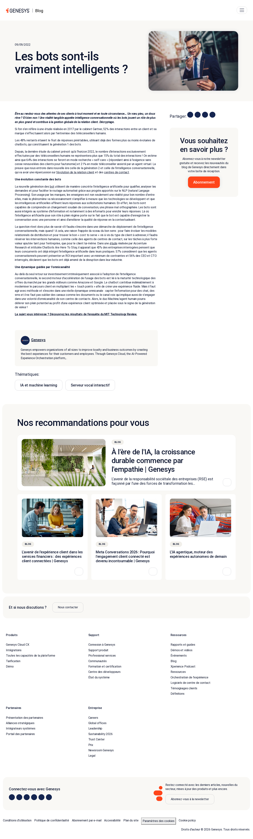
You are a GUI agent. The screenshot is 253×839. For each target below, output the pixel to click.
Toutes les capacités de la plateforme (30, 655)
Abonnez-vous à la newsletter (190, 799)
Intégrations (13, 650)
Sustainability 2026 (100, 734)
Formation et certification (104, 666)
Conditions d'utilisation (17, 820)
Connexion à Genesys (101, 644)
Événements (179, 655)
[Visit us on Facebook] (34, 797)
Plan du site (130, 820)
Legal (91, 755)
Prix (90, 744)
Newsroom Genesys (101, 750)
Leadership (95, 728)
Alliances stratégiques (20, 723)
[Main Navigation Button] (242, 10)
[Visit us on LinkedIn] (12, 797)
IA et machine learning (38, 385)
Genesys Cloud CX (17, 644)
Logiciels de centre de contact (190, 683)
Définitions (177, 693)
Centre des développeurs (104, 672)
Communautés (97, 661)
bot (52, 186)
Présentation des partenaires (24, 717)
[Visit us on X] (27, 797)
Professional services (102, 655)
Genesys (38, 340)
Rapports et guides (183, 644)
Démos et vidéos (181, 650)
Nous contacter (68, 607)
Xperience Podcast (183, 666)
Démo (10, 666)
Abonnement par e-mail (86, 820)
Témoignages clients (184, 688)
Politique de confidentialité (51, 820)
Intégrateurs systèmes (20, 728)
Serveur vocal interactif (90, 385)
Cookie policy (187, 820)
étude (113, 243)
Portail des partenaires (20, 734)
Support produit (98, 650)
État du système (99, 677)
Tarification (13, 661)
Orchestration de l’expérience (189, 677)
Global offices (97, 723)
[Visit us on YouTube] (41, 797)
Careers (93, 717)
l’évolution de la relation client (75, 172)
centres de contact (116, 172)
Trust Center (96, 739)
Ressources (178, 672)
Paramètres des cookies (158, 821)
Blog (173, 661)
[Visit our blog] (49, 797)
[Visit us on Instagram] (19, 797)
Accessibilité (112, 820)
